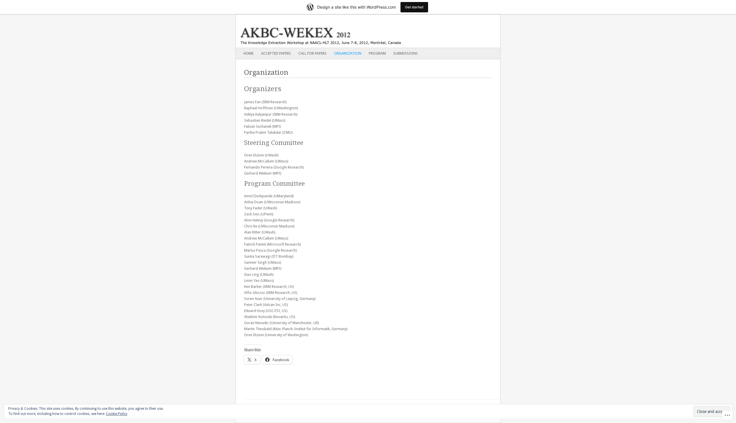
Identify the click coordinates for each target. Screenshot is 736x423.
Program (377, 53)
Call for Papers (312, 53)
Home (249, 53)
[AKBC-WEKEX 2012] (341, 31)
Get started (414, 7)
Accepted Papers (276, 53)
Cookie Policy (116, 414)
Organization (347, 53)
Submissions (405, 53)
